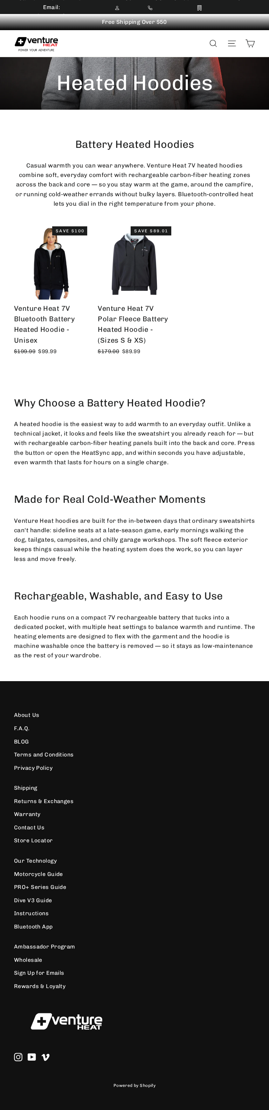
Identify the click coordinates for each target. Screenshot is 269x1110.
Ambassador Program (44, 946)
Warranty (27, 814)
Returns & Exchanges (44, 801)
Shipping (25, 787)
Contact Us (29, 827)
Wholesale (28, 960)
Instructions (31, 913)
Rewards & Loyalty (39, 986)
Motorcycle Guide (38, 874)
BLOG (21, 741)
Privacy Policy (33, 768)
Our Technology (35, 860)
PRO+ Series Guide (40, 887)
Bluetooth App (33, 926)
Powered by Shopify (134, 1085)
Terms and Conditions (44, 754)
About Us (26, 715)
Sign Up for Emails (39, 972)
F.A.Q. (22, 728)
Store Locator (33, 840)
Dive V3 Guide (33, 900)
